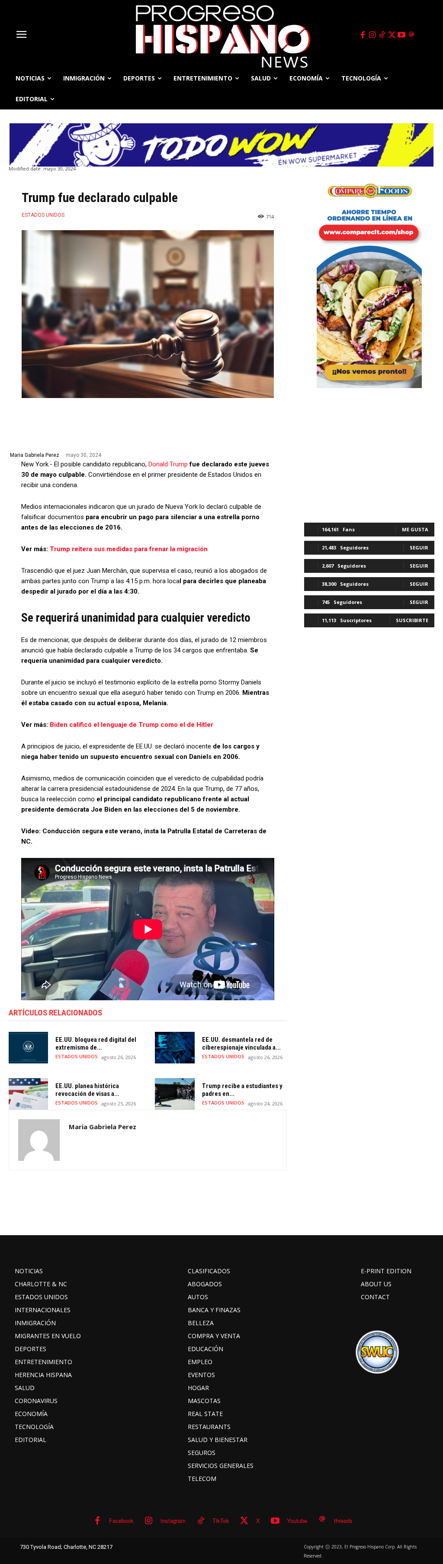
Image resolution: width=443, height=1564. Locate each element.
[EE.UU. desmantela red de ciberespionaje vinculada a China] (174, 1047)
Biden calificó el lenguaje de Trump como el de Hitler (130, 725)
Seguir (419, 547)
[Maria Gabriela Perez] (39, 1140)
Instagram (173, 1520)
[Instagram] (372, 35)
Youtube (297, 1520)
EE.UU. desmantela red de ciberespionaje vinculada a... (241, 1043)
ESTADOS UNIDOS (43, 215)
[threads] (411, 35)
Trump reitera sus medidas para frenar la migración (129, 549)
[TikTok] (382, 35)
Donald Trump (168, 464)
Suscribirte (412, 620)
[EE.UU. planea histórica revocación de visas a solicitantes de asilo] (28, 1094)
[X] (392, 35)
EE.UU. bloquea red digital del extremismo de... (95, 1043)
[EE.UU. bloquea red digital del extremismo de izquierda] (28, 1047)
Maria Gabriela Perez (34, 455)
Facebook (121, 1520)
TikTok (220, 1520)
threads (343, 1520)
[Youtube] (402, 35)
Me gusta (415, 529)
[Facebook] (362, 35)
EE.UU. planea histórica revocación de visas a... (87, 1090)
